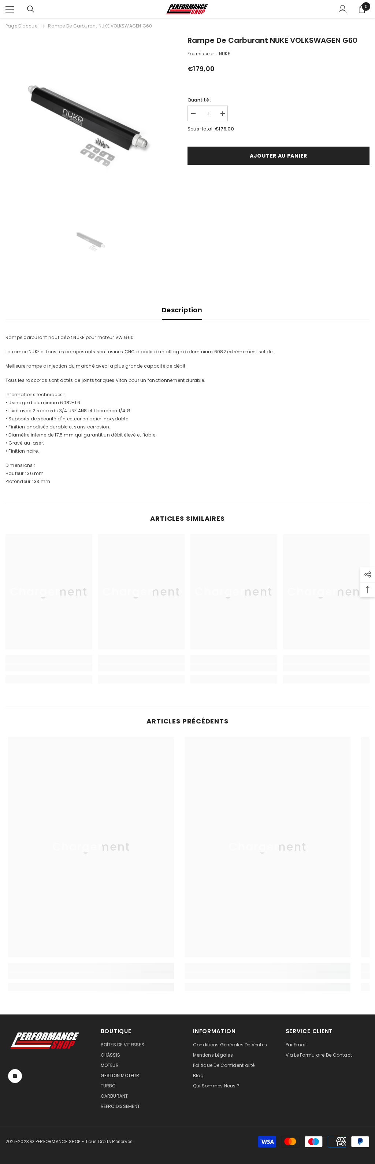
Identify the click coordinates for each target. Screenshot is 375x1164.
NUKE (224, 54)
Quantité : (199, 100)
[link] (48, 667)
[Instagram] (15, 1076)
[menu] (9, 9)
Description (182, 309)
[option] (91, 120)
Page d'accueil (22, 26)
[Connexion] (343, 9)
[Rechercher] (30, 9)
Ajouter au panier (278, 155)
